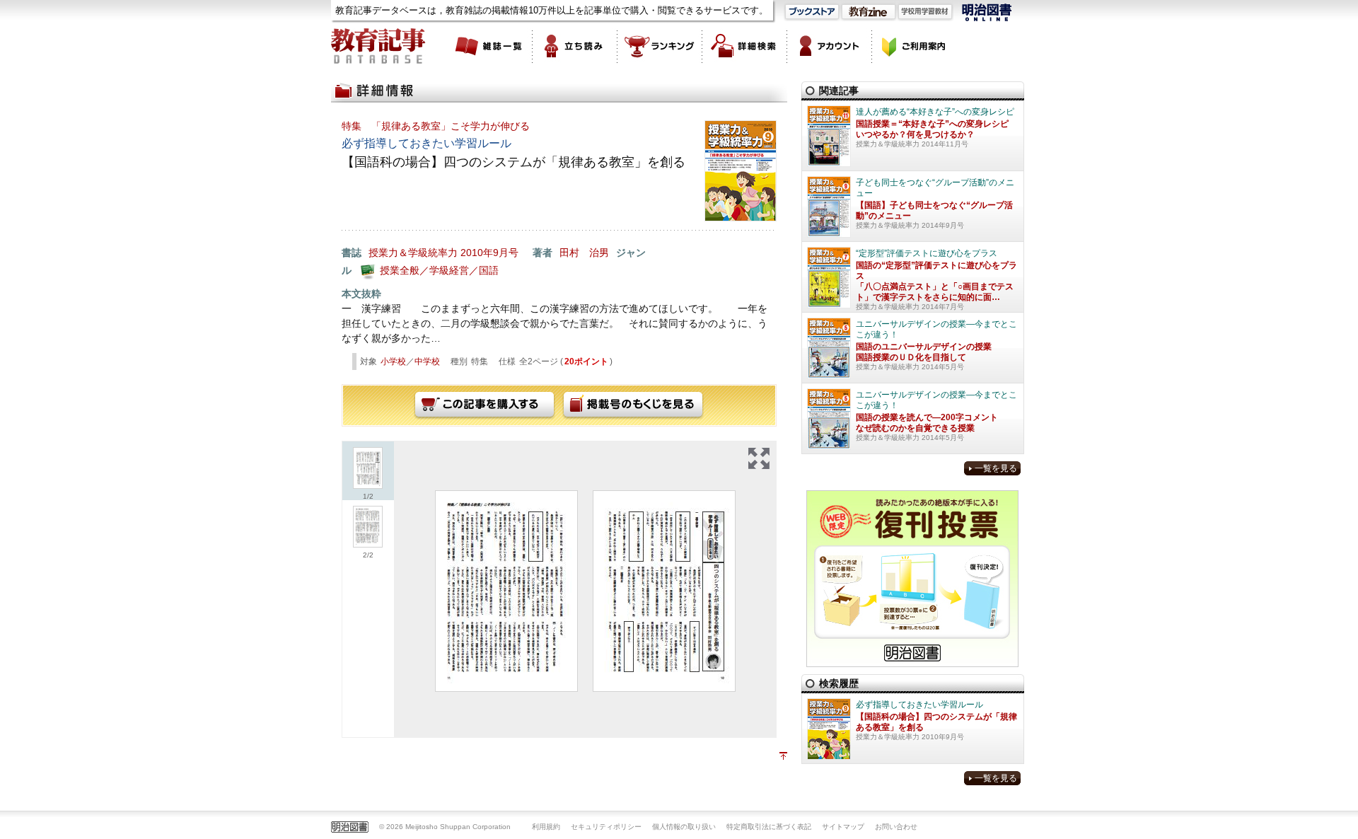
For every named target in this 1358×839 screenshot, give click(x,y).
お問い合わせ (896, 827)
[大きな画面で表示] (759, 458)
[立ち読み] (575, 46)
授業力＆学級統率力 (413, 252)
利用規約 (546, 827)
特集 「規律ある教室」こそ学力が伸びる (436, 126)
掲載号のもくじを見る (633, 405)
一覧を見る (996, 468)
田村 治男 (584, 252)
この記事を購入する (484, 405)
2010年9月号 (489, 252)
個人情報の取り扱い (684, 827)
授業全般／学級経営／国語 (439, 270)
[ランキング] (659, 46)
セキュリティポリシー (606, 827)
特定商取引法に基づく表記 (768, 827)
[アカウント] (829, 46)
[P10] (664, 591)
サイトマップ (843, 827)
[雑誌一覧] (490, 46)
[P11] (506, 591)
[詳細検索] (744, 46)
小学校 (393, 361)
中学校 (427, 361)
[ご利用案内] (914, 46)
